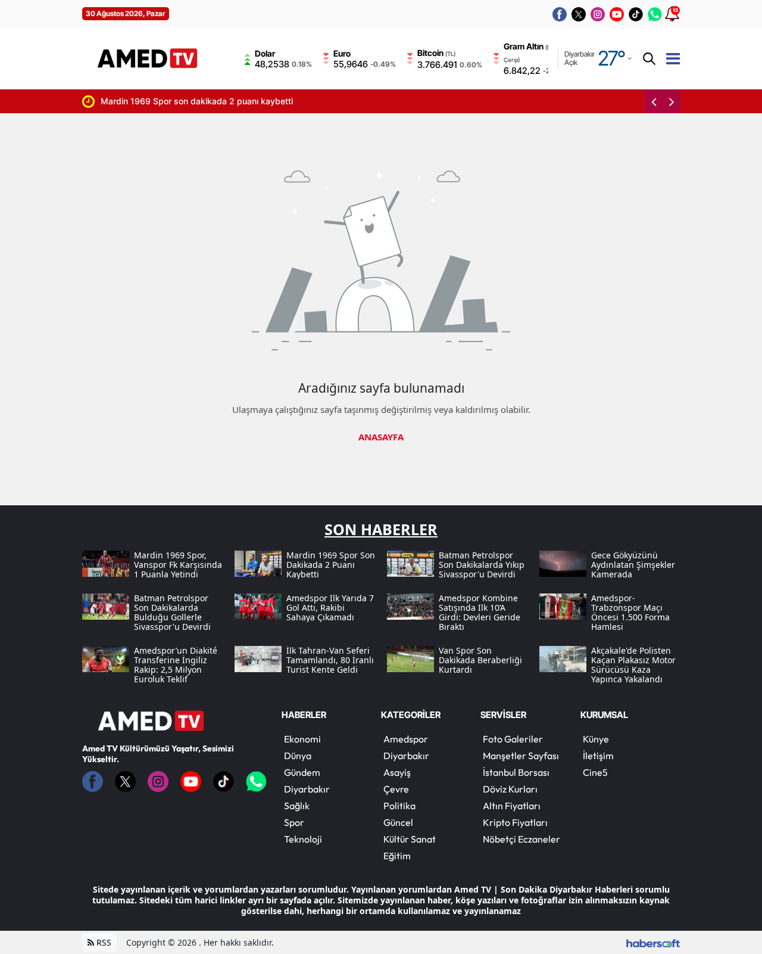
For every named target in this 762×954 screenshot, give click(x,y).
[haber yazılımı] (653, 942)
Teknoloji (303, 839)
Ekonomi (302, 739)
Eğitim (397, 856)
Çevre (396, 789)
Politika (399, 806)
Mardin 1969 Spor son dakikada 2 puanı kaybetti (178, 101)
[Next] (671, 101)
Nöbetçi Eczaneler (521, 839)
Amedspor (405, 739)
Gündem (302, 772)
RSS (102, 942)
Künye (596, 739)
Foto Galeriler (513, 739)
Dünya (297, 756)
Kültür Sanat (409, 839)
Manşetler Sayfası (521, 756)
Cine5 (595, 772)
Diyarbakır (307, 789)
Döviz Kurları (510, 789)
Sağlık (297, 806)
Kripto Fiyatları (515, 822)
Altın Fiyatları (512, 806)
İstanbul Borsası (516, 772)
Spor (294, 822)
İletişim (598, 756)
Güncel (398, 822)
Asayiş (397, 772)
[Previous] (654, 101)
